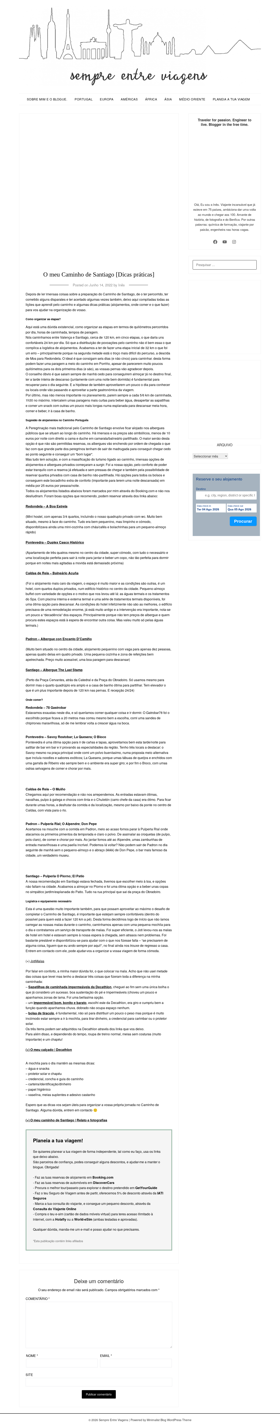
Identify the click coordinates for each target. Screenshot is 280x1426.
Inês (121, 284)
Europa (106, 99)
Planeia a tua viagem (231, 99)
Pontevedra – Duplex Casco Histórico (55, 542)
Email (106, 1355)
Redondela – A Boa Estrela (46, 506)
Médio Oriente (192, 99)
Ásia (168, 99)
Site (29, 1374)
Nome (32, 1355)
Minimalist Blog (156, 1420)
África (151, 99)
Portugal (83, 99)
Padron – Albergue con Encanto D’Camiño (59, 638)
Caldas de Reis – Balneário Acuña (52, 573)
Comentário (38, 1298)
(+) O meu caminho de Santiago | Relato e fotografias (66, 1120)
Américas (129, 99)
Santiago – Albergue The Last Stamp (54, 669)
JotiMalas (37, 961)
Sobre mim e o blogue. (47, 99)
